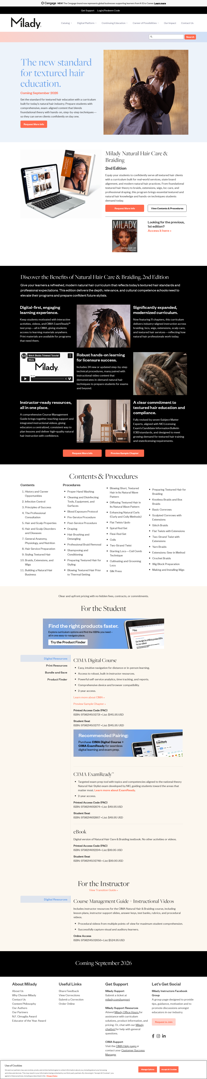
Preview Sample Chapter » (89, 703)
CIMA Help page (126, 1046)
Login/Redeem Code (108, 10)
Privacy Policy (52, 1075)
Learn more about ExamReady (114, 790)
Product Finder (57, 679)
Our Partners (20, 1012)
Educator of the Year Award (29, 1020)
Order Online (67, 1003)
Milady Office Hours (126, 1012)
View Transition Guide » (103, 890)
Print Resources (56, 665)
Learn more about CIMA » (89, 697)
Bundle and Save (56, 672)
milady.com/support (117, 999)
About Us (17, 991)
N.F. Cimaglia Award (24, 1016)
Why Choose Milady (24, 995)
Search (190, 37)
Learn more (160, 3)
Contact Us (19, 999)
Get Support (87, 10)
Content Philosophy (24, 1003)
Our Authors (19, 1008)
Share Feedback (69, 991)
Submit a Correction (71, 999)
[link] (103, 634)
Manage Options (147, 1069)
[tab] (45, 658)
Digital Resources (55, 658)
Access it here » (159, 230)
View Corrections (69, 995)
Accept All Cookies (169, 1069)
